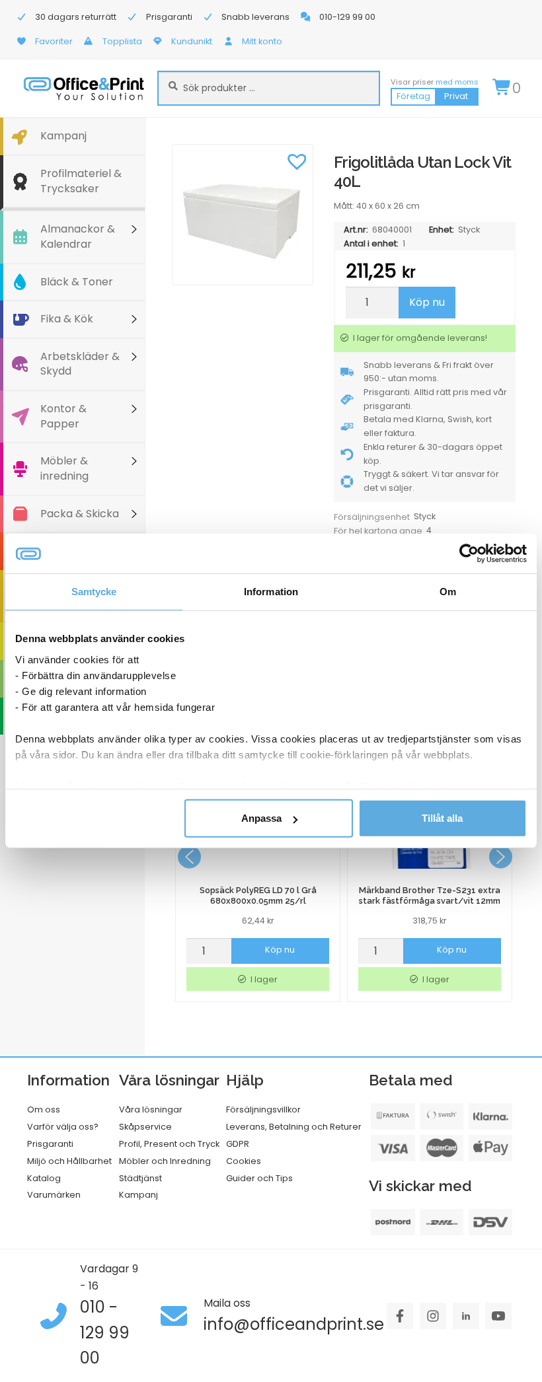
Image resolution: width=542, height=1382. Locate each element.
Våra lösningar (150, 1109)
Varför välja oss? (62, 1126)
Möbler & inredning (64, 468)
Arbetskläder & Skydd (80, 364)
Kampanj (63, 135)
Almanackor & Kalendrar (77, 236)
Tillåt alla (442, 818)
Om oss (43, 1109)
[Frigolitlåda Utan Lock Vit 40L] (242, 214)
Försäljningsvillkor (263, 1109)
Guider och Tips (259, 1178)
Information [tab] (271, 591)
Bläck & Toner (76, 281)
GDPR (237, 1143)
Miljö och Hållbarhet (69, 1161)
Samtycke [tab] (94, 591)
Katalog (44, 1178)
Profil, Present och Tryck (169, 1143)
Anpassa (261, 818)
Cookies (243, 1161)
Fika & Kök (66, 318)
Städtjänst (140, 1178)
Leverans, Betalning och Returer (294, 1126)
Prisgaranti (50, 1143)
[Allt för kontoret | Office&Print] (84, 88)
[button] (297, 160)
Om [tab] (448, 591)
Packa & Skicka (79, 513)
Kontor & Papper (63, 416)
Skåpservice (145, 1126)
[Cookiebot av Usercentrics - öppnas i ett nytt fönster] (469, 554)
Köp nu (427, 302)
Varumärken (54, 1194)
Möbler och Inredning (165, 1161)
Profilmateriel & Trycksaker (81, 181)
